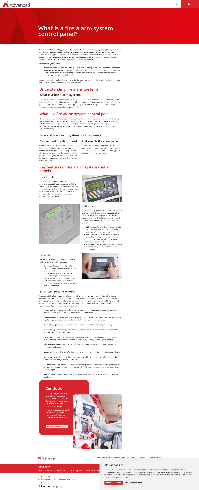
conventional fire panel (98, 145)
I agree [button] (108, 482)
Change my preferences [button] (133, 482)
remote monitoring (113, 317)
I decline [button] (118, 482)
